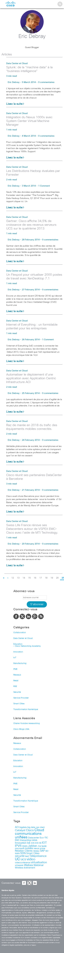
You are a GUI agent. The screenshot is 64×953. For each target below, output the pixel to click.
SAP (42, 851)
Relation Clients (23, 851)
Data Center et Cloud (17, 63)
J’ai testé (42, 846)
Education (17, 644)
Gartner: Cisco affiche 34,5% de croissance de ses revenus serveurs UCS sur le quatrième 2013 (31, 225)
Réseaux (17, 675)
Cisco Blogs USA (21, 729)
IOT (44, 842)
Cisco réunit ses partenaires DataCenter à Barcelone (34, 477)
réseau (36, 851)
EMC (17, 840)
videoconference (22, 863)
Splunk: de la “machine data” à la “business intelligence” (29, 69)
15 (29, 578)
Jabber (32, 846)
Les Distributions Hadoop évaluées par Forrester (33, 172)
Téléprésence (37, 856)
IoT (14, 658)
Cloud (39, 830)
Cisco (30, 830)
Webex (28, 865)
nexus (36, 849)
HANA (34, 840)
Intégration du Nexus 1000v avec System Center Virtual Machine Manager (29, 121)
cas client (40, 827)
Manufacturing (19, 663)
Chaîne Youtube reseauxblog (26, 723)
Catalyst (20, 830)
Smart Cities (19, 704)
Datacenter (33, 838)
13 (18, 578)
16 (35, 578)
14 (24, 578)
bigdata (23, 827)
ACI (17, 827)
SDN (23, 853)
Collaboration (19, 633)
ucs (23, 859)
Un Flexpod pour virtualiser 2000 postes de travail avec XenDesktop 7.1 (34, 276)
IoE (28, 843)
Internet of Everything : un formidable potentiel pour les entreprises (31, 326)
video (31, 859)
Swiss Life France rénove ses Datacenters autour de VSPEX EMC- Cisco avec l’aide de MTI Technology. (32, 529)
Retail (15, 681)
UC (17, 859)
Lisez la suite (14, 104)
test (27, 856)
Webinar (39, 865)
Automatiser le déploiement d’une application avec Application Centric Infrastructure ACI (31, 378)
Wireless (19, 868)
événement (29, 868)
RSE (15, 686)
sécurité (20, 856)
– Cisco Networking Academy (27, 646)
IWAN (24, 846)
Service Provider (21, 698)
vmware (19, 865)
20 (57, 578)
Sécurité (17, 692)
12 (12, 578)
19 (51, 578)
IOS (32, 843)
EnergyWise (25, 840)
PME (15, 669)
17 (40, 578)
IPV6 (18, 845)
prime (42, 849)
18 (46, 578)
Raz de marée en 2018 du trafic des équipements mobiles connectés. (31, 427)
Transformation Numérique (25, 709)
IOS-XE (38, 843)
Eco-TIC (44, 838)
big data (31, 827)
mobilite (29, 848)
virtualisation (39, 862)
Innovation (18, 652)
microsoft (19, 848)
